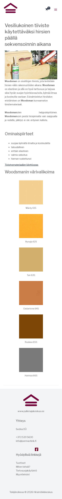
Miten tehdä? (23, 466)
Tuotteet (21, 463)
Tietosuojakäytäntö (26, 470)
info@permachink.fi (26, 441)
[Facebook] (36, 449)
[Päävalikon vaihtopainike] (55, 9)
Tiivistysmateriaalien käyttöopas (21, 164)
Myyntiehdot (23, 474)
